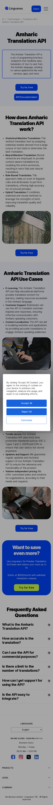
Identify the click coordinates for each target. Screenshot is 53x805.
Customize (26, 420)
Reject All (27, 411)
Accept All (26, 403)
